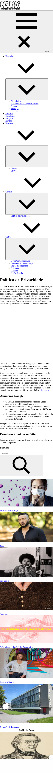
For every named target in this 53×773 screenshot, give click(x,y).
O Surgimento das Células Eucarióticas (16, 647)
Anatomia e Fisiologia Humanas (24, 103)
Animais (14, 106)
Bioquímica (16, 101)
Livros (13, 171)
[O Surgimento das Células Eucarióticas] (26, 629)
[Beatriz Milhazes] (26, 663)
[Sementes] (26, 596)
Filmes (14, 168)
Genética (14, 111)
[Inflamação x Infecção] (26, 493)
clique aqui (44, 390)
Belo (2, 545)
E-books (14, 271)
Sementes (4, 614)
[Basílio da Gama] (26, 745)
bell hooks (4, 581)
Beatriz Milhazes (7, 682)
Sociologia (10, 116)
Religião (9, 118)
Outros (8, 237)
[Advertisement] (26, 333)
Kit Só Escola (17, 273)
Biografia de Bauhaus (9, 727)
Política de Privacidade (20, 216)
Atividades (15, 268)
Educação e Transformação (22, 263)
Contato (8, 192)
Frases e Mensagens (19, 266)
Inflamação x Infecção (9, 510)
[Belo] (26, 527)
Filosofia (9, 113)
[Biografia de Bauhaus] (26, 704)
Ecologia (14, 108)
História (8, 121)
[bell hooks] (26, 562)
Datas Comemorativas (20, 261)
